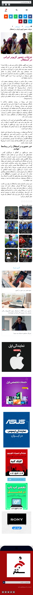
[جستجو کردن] (4, 582)
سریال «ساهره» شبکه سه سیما (22, 333)
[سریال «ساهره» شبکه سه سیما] (16, 323)
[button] (26, 9)
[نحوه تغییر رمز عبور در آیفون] (16, 279)
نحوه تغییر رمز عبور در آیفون (23, 290)
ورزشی (17, 26)
